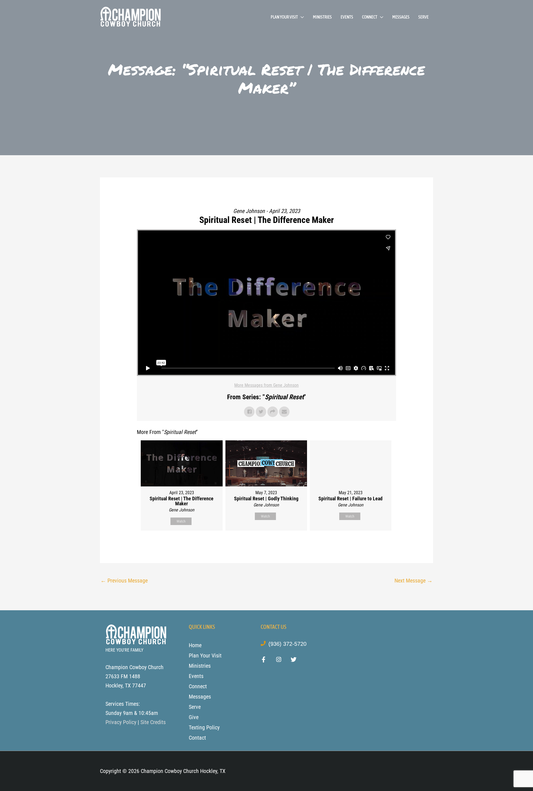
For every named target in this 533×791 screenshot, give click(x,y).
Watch (181, 521)
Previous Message (124, 580)
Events (347, 16)
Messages (400, 16)
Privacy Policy (120, 722)
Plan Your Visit (284, 16)
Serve (423, 16)
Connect (369, 16)
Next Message (413, 580)
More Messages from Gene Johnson (266, 385)
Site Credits (153, 722)
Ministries (322, 16)
